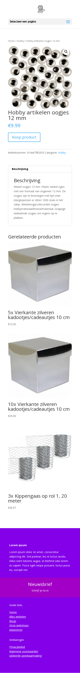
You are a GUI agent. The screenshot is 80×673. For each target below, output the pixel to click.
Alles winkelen (17, 616)
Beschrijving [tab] (20, 169)
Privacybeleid (17, 647)
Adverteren (16, 630)
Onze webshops (19, 625)
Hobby (20, 41)
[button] (66, 51)
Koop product (24, 137)
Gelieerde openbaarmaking (25, 655)
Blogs (12, 621)
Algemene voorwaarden (23, 651)
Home (11, 41)
